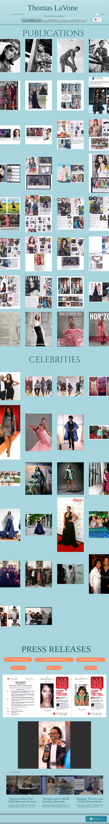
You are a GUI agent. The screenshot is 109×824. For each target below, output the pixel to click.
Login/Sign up (17, 14)
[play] (86, 767)
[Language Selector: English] (97, 19)
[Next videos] (106, 784)
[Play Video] (23, 785)
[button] (54, 745)
